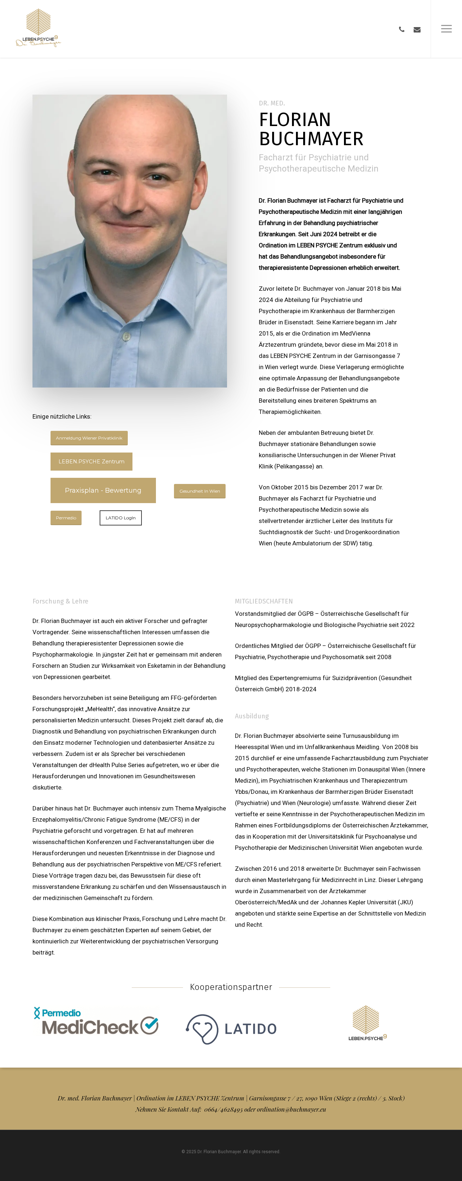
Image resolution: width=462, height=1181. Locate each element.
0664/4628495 (224, 1109)
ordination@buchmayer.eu (291, 1109)
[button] (446, 29)
